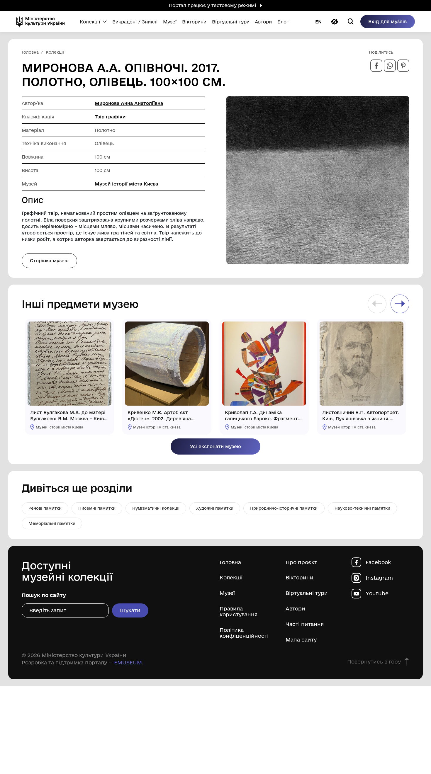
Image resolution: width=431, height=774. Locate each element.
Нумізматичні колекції (155, 508)
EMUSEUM (128, 662)
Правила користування (238, 611)
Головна (230, 562)
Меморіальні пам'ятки (51, 523)
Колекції (231, 577)
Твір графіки (110, 116)
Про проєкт (301, 562)
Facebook (378, 562)
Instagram (379, 578)
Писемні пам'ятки (97, 508)
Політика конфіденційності (244, 633)
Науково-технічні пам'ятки (362, 508)
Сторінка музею (49, 260)
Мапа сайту (301, 639)
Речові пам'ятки (45, 508)
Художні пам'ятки (214, 508)
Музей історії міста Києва (126, 183)
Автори (295, 608)
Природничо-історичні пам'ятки (284, 508)
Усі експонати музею (215, 446)
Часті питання (305, 624)
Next (400, 304)
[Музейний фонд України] (42, 21)
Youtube (377, 593)
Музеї (227, 593)
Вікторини (299, 577)
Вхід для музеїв (387, 21)
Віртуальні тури (307, 593)
